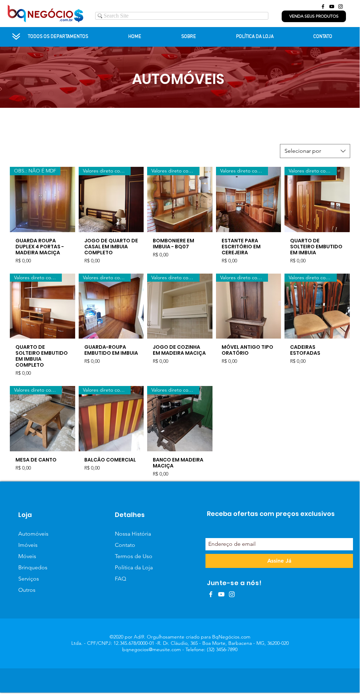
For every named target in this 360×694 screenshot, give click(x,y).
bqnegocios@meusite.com (151, 649)
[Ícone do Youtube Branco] (221, 594)
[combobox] (315, 151)
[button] (313, 16)
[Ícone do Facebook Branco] (211, 594)
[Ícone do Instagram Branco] (232, 594)
